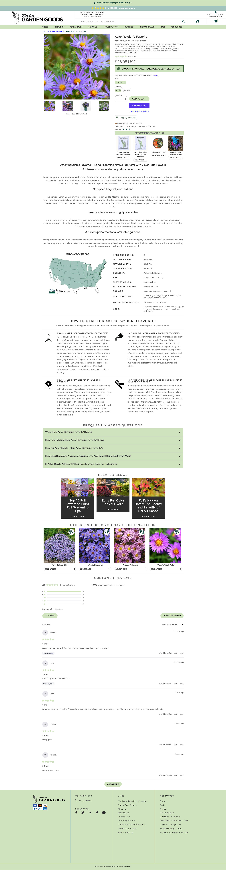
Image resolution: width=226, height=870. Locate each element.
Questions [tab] (59, 609)
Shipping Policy (126, 821)
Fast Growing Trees (171, 829)
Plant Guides (167, 813)
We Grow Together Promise (132, 801)
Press (163, 809)
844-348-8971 (215, 16)
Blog (162, 801)
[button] (149, 56)
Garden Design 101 (170, 825)
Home (46, 31)
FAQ (162, 805)
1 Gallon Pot (120, 82)
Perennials (76, 27)
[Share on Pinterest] (129, 130)
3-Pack (127, 90)
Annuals (92, 27)
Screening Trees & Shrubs (174, 832)
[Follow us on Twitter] (82, 813)
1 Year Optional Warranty (132, 825)
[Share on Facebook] (123, 130)
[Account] (197, 21)
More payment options (139, 111)
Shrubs (59, 27)
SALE (163, 27)
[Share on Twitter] (126, 130)
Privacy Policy (125, 832)
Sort (164, 624)
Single (118, 90)
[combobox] (131, 21)
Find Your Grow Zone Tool (174, 821)
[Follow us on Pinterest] (97, 813)
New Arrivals (147, 27)
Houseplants (111, 27)
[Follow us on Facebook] (76, 813)
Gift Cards (123, 813)
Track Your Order (127, 805)
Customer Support (170, 817)
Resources (176, 27)
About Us (123, 809)
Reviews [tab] (47, 609)
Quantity (118, 95)
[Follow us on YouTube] (104, 813)
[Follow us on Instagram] (90, 813)
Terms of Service (127, 829)
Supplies (129, 27)
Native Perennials (57, 31)
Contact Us (124, 817)
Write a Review (174, 616)
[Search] (183, 21)
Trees (45, 27)
